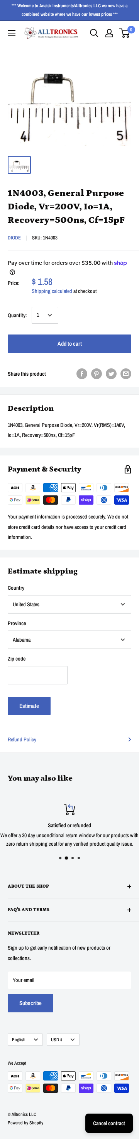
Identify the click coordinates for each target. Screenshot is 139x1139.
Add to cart (70, 344)
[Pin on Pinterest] (96, 373)
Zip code (16, 658)
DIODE (14, 237)
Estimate (29, 706)
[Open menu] (11, 33)
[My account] (109, 33)
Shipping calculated (52, 291)
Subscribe (30, 1003)
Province (17, 623)
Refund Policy (22, 739)
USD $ (56, 1040)
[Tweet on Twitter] (111, 373)
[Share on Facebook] (81, 373)
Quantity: (17, 315)
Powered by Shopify (25, 1123)
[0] (125, 33)
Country (16, 587)
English (18, 1040)
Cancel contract (109, 1123)
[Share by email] (125, 373)
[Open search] (94, 33)
